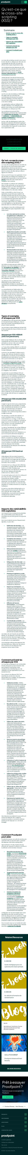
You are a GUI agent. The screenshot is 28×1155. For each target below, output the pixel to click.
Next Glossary (19, 1106)
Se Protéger (7, 1097)
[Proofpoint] (6, 2)
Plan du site (4, 1145)
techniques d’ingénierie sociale (12, 362)
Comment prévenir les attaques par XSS (13, 46)
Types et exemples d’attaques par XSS (12, 38)
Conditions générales (6, 1139)
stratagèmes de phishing (11, 267)
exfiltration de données (12, 114)
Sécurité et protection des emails (15, 852)
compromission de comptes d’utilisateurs (11, 116)
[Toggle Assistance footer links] (26, 1122)
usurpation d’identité (8, 270)
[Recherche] (22, 2)
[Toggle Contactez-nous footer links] (26, 1130)
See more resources (14, 1068)
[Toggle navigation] (25, 2)
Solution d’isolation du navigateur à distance (14, 892)
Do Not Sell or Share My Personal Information (12, 1147)
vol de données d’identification (11, 72)
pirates (3, 179)
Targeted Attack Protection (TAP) (15, 873)
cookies (15, 550)
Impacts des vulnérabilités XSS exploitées (14, 42)
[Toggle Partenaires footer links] (26, 1118)
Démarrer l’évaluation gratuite (13, 148)
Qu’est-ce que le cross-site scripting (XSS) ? (14, 33)
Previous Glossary (9, 1106)
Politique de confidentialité (7, 1142)
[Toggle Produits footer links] (26, 1114)
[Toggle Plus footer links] (26, 1126)
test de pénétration (18, 765)
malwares (6, 116)
